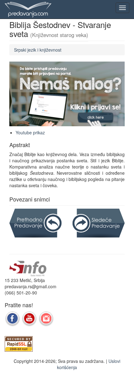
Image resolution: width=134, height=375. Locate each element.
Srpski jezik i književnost (37, 50)
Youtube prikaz (30, 132)
